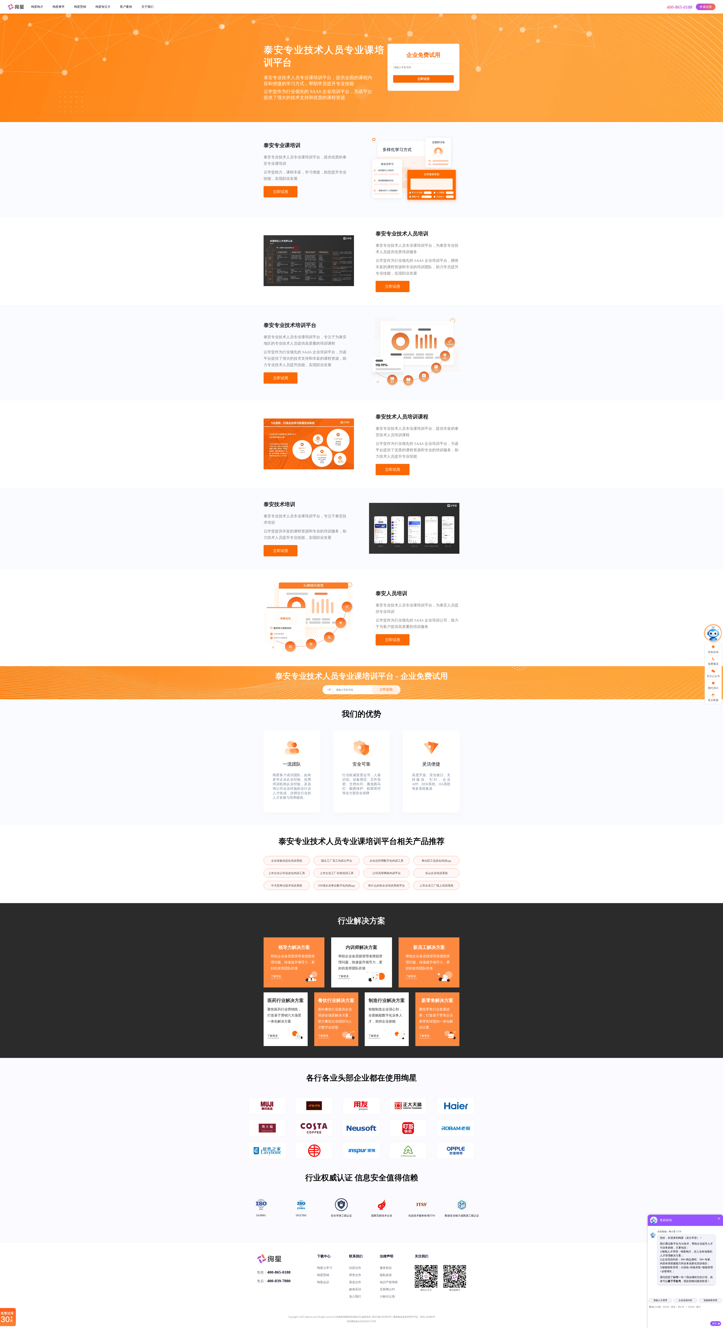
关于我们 (147, 6)
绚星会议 (323, 1282)
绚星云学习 (324, 1267)
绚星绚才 (37, 6)
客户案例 (126, 6)
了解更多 (276, 976)
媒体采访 (355, 1289)
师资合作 (355, 1275)
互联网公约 (387, 1289)
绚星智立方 (103, 6)
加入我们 (355, 1296)
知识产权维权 (389, 1282)
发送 (714, 1323)
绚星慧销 (80, 6)
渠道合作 (355, 1282)
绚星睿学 (59, 6)
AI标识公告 (387, 1296)
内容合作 (355, 1267)
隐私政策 (386, 1275)
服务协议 (386, 1267)
